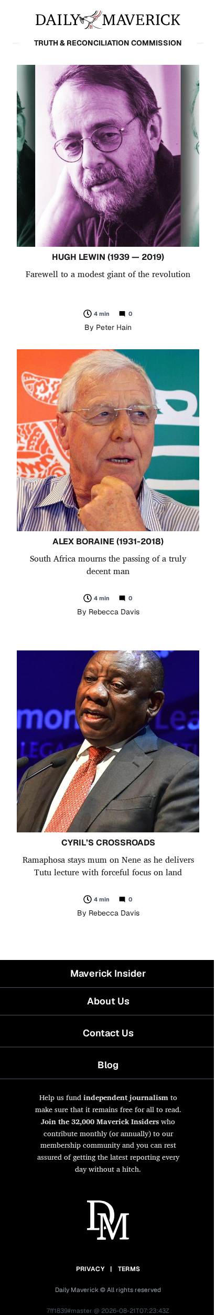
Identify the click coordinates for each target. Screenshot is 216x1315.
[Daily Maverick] (108, 19)
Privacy (90, 1269)
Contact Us (108, 1033)
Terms (129, 1269)
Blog (108, 1065)
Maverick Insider (108, 973)
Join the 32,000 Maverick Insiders (100, 1121)
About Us (108, 1001)
